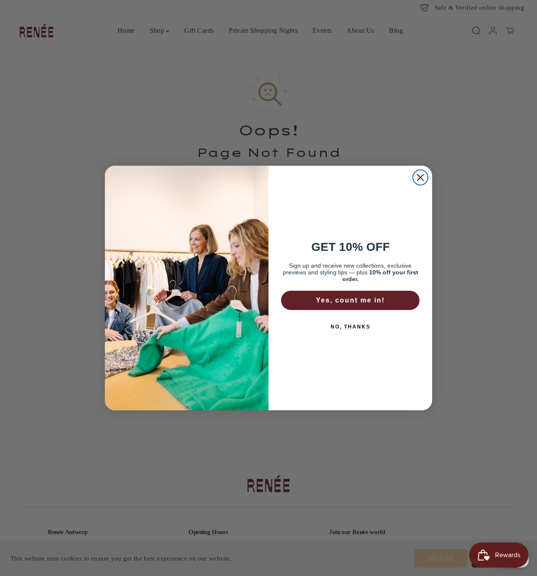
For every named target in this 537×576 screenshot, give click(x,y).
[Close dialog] (420, 177)
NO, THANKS (350, 327)
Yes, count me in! (350, 300)
